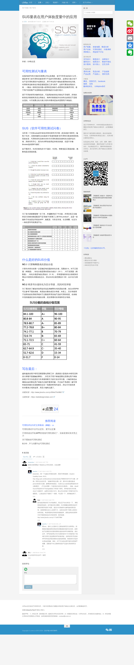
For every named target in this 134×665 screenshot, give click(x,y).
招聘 (73, 2)
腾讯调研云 (88, 258)
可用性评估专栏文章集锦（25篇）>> (38, 425)
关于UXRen (87, 2)
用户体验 (25, 8)
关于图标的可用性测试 (32, 439)
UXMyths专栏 (100, 86)
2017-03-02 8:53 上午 (55, 524)
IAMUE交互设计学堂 (91, 265)
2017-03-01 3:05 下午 (46, 471)
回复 (29, 468)
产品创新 (105, 71)
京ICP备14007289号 (50, 630)
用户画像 (87, 46)
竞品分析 (96, 71)
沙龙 (47, 2)
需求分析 (87, 71)
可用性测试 (97, 49)
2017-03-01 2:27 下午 (42, 462)
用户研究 (33, 8)
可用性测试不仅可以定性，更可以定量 (39, 429)
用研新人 (87, 51)
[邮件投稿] (110, 630)
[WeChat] (130, 23)
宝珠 (25, 22)
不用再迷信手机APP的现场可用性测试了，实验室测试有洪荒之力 (49, 434)
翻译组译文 (87, 86)
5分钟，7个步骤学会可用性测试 (36, 443)
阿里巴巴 (92, 81)
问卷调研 (107, 49)
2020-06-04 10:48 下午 (39, 552)
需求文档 (105, 74)
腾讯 (85, 81)
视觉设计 (96, 59)
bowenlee (31, 462)
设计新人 (96, 64)
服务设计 (87, 61)
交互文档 (105, 64)
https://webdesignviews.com (42, 397)
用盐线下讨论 (98, 51)
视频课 (55, 2)
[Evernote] (130, 52)
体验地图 (96, 46)
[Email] (130, 38)
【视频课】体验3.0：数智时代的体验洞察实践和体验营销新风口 (102, 198)
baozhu (35, 471)
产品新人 (96, 74)
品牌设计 (105, 59)
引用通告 (39, 457)
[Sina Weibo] (130, 30)
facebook (101, 81)
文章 (39, 2)
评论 (28, 457)
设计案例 (87, 64)
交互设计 (87, 59)
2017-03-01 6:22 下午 (48, 500)
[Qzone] (130, 45)
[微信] (25, 569)
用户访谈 (87, 49)
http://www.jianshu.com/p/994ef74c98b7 (46, 392)
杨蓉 (85, 83)
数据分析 (105, 46)
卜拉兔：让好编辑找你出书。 (94, 248)
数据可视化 (106, 61)
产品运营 (87, 74)
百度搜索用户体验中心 (92, 263)
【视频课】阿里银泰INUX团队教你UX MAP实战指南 (102, 216)
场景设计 (96, 61)
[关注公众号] (107, 630)
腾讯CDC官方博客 (91, 260)
